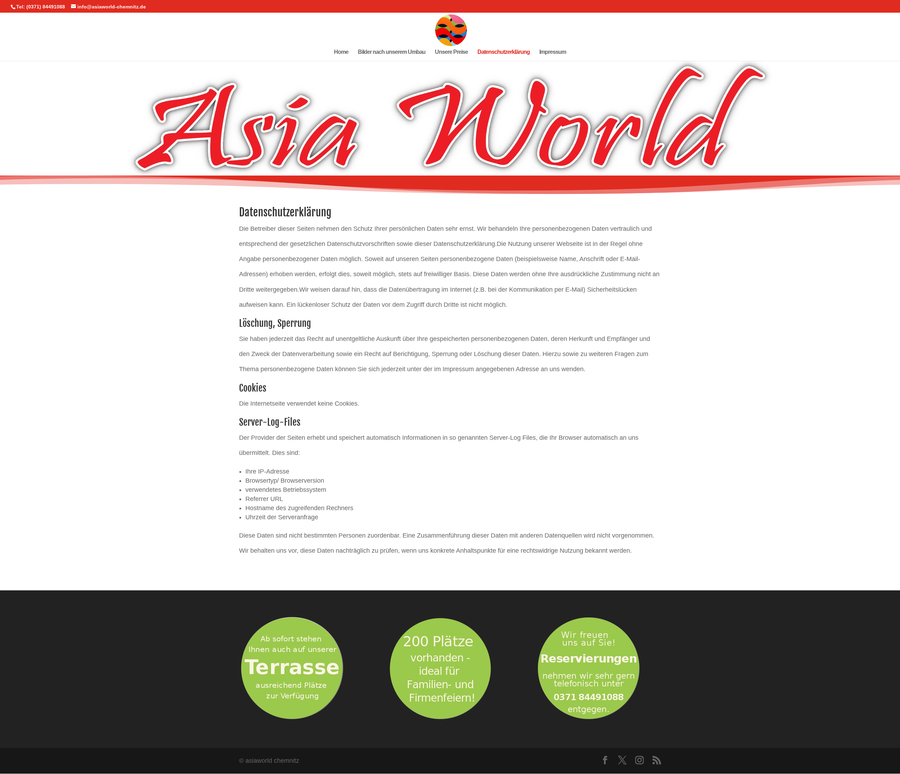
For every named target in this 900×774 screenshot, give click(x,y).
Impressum (552, 52)
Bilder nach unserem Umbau (391, 52)
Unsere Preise (451, 52)
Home (341, 52)
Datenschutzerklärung (503, 52)
